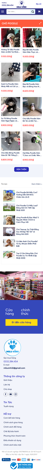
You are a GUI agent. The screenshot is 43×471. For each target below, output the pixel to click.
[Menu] (2, 11)
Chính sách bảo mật (12, 445)
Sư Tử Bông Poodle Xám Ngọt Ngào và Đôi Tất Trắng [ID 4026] (9, 120)
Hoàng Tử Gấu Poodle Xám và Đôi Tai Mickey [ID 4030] (10, 51)
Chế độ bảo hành (11, 431)
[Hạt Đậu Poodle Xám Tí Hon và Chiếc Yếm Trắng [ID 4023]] (32, 141)
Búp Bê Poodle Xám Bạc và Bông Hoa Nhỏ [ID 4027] (32, 85)
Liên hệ (7, 385)
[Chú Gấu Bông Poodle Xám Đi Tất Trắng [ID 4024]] (10, 140)
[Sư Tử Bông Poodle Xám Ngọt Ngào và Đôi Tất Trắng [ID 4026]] (10, 106)
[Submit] (34, 11)
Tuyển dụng (9, 406)
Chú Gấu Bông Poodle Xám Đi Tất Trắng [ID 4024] (10, 154)
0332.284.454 (11, 361)
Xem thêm (36, 184)
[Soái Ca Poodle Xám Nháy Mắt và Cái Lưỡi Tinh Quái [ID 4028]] (10, 72)
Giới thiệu (8, 380)
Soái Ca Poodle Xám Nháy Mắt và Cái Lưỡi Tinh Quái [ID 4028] (10, 85)
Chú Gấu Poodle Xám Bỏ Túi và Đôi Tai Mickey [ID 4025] (31, 120)
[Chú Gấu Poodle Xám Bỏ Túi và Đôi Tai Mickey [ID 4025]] (32, 106)
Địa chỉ (38, 4)
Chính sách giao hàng (13, 422)
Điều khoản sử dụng (12, 440)
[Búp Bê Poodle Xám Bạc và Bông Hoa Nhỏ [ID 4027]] (32, 72)
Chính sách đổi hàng (13, 427)
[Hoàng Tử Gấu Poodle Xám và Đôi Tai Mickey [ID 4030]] (10, 37)
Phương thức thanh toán (14, 436)
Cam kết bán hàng (12, 418)
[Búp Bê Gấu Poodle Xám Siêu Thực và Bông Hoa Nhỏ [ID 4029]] (32, 37)
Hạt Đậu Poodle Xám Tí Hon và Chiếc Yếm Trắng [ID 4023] (31, 154)
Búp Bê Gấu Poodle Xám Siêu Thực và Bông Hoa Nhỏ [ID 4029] (31, 51)
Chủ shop (8, 389)
